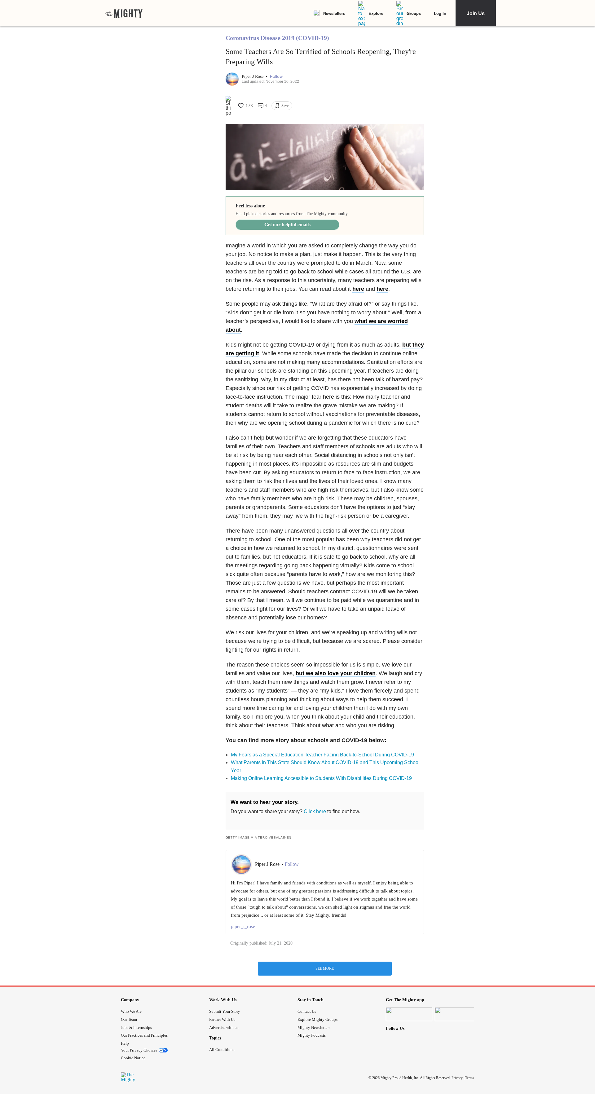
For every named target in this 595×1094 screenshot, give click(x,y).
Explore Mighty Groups (317, 1019)
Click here (315, 811)
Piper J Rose (253, 76)
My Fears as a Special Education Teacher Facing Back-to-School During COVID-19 (322, 754)
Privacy (457, 1077)
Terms (469, 1077)
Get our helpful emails (287, 224)
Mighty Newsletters (314, 1027)
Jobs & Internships (136, 1027)
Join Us (476, 13)
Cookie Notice (133, 1058)
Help (125, 1043)
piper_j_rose (243, 926)
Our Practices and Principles (144, 1035)
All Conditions (221, 1049)
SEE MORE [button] (324, 968)
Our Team (129, 1019)
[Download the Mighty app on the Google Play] (458, 1014)
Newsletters (334, 13)
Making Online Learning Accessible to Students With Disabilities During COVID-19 (321, 778)
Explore (375, 13)
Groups (414, 13)
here (382, 289)
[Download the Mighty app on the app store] (409, 1014)
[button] (276, 76)
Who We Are (131, 1011)
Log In (440, 13)
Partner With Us (222, 1019)
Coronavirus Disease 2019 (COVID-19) (277, 37)
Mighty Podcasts (312, 1035)
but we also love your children (336, 673)
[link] (124, 13)
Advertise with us (223, 1027)
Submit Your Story (224, 1011)
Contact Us (307, 1011)
